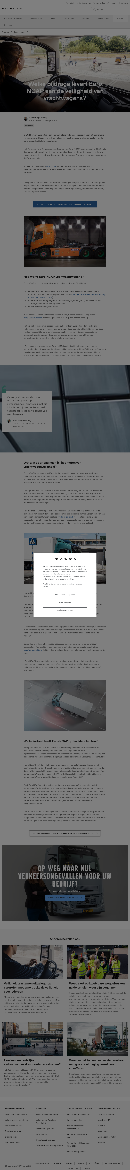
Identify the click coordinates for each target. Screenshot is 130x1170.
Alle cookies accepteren (65, 595)
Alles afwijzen (65, 603)
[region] (65, 585)
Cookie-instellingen (65, 610)
